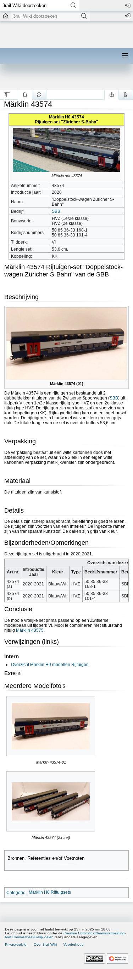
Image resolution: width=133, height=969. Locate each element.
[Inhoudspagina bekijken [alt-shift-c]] (25, 94)
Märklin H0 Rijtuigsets (50, 892)
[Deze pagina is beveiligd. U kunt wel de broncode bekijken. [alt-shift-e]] (126, 94)
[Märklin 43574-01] (51, 726)
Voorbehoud (73, 944)
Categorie (16, 892)
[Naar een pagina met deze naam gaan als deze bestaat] (73, 5)
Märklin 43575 (30, 630)
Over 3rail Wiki (45, 944)
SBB (56, 211)
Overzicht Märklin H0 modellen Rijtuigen (50, 664)
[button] (7, 94)
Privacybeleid (16, 944)
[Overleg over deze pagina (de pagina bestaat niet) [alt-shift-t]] (39, 94)
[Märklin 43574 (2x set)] (51, 801)
